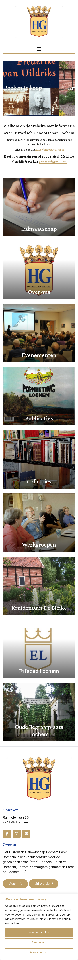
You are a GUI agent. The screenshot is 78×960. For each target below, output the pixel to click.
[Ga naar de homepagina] (39, 21)
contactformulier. (53, 162)
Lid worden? (43, 884)
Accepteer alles (39, 932)
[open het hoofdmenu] (39, 49)
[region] (39, 926)
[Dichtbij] (74, 896)
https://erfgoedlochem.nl (49, 149)
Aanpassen (39, 942)
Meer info (15, 884)
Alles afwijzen (39, 952)
